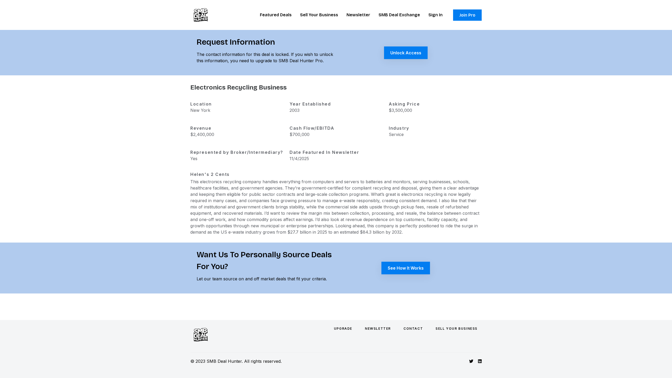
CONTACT (413, 328)
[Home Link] (200, 15)
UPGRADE (343, 328)
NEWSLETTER (378, 328)
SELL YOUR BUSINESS (456, 328)
